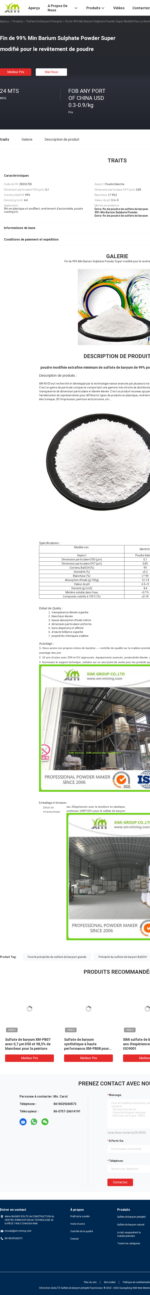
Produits (18, 21)
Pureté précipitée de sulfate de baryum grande (57, 956)
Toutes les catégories (128, 1243)
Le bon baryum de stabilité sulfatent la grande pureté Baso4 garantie (85, 1044)
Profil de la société (79, 1216)
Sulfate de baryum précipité (44, 21)
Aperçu (4, 21)
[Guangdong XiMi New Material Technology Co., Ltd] (11, 7)
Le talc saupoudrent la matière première (129, 1234)
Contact (74, 1238)
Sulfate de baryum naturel (130, 1224)
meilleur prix (15, 72)
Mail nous (51, 72)
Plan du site (90, 1282)
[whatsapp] (34, 1121)
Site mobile (109, 1282)
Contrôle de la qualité (81, 1231)
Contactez (120, 1182)
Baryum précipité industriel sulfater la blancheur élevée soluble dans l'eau (27, 1044)
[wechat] (44, 1121)
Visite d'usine (77, 1224)
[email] (23, 1121)
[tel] (55, 1121)
